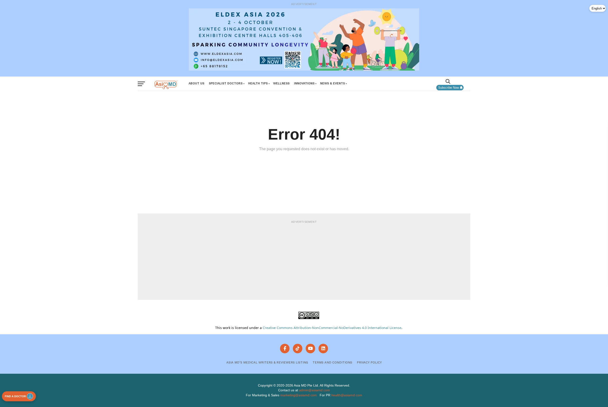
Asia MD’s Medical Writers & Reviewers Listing (267, 362)
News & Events (332, 83)
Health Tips (258, 83)
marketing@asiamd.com (298, 395)
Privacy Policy (369, 362)
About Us (196, 83)
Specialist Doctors (225, 83)
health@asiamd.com (346, 395)
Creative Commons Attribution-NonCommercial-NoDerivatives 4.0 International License (332, 327)
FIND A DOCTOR (15, 396)
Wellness (281, 83)
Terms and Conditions (332, 362)
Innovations (304, 83)
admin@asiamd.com (314, 390)
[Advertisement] (304, 259)
